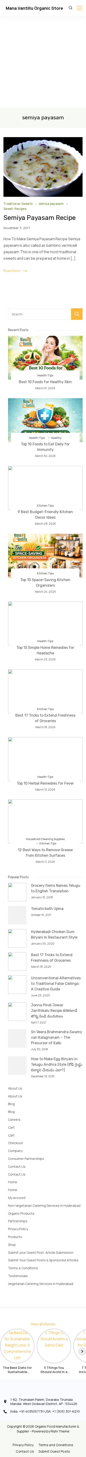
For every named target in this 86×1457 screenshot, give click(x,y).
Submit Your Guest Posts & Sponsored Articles (43, 1260)
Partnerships (18, 1221)
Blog (11, 1104)
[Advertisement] (43, 61)
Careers (14, 1119)
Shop (12, 1244)
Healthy (56, 438)
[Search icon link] (71, 8)
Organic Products (21, 1213)
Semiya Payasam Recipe (39, 218)
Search (77, 314)
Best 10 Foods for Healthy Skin (45, 382)
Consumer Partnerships (26, 1158)
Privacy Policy (18, 1229)
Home (12, 1182)
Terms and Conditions (55, 1445)
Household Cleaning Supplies (45, 839)
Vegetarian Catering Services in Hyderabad (40, 1283)
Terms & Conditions (23, 1268)
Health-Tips (45, 375)
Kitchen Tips (45, 506)
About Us (15, 1088)
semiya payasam (52, 204)
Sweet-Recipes (14, 209)
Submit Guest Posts (54, 1451)
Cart (11, 1127)
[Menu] (80, 8)
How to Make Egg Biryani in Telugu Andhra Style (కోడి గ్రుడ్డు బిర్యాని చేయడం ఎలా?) (56, 1064)
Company (15, 1151)
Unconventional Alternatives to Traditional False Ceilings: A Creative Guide (56, 983)
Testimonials (18, 1276)
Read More (11, 270)
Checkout (15, 1143)
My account (17, 1197)
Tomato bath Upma (47, 908)
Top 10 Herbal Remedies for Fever (45, 783)
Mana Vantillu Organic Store (34, 8)
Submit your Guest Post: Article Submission (40, 1252)
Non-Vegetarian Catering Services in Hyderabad (44, 1205)
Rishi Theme (60, 1431)
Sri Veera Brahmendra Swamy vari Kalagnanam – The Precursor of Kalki (56, 1037)
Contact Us (16, 1166)
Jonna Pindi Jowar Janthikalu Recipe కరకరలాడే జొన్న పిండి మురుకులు (54, 1010)
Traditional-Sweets (18, 204)
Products (15, 1237)
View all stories (43, 1324)
